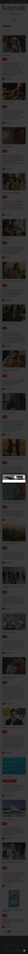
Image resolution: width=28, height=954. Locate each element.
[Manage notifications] (24, 950)
